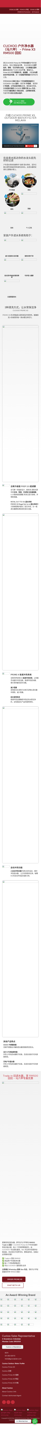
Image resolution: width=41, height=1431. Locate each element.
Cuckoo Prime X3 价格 (10, 1383)
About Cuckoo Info (9, 1391)
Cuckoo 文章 (6, 1371)
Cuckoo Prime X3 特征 (10, 1379)
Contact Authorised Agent (11, 1395)
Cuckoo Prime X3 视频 (10, 1375)
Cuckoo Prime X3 (8, 1367)
